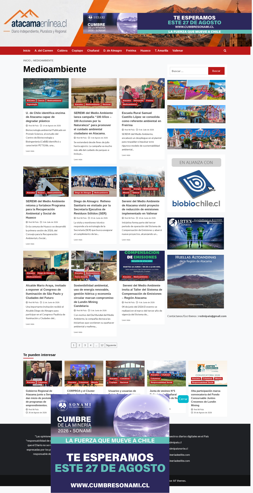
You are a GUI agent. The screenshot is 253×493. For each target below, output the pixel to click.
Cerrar (183, 399)
